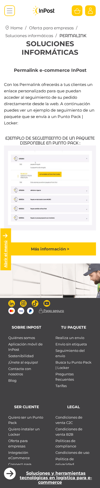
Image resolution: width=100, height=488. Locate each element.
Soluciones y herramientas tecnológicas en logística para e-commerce (56, 478)
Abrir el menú (5, 254)
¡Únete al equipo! (23, 362)
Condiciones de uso (72, 452)
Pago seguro (53, 311)
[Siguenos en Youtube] (46, 303)
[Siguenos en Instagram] (23, 303)
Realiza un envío (69, 338)
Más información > (50, 248)
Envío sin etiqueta (71, 344)
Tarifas (61, 386)
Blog (12, 380)
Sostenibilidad (21, 356)
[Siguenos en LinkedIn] (11, 303)
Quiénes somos (21, 338)
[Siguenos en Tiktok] (35, 303)
